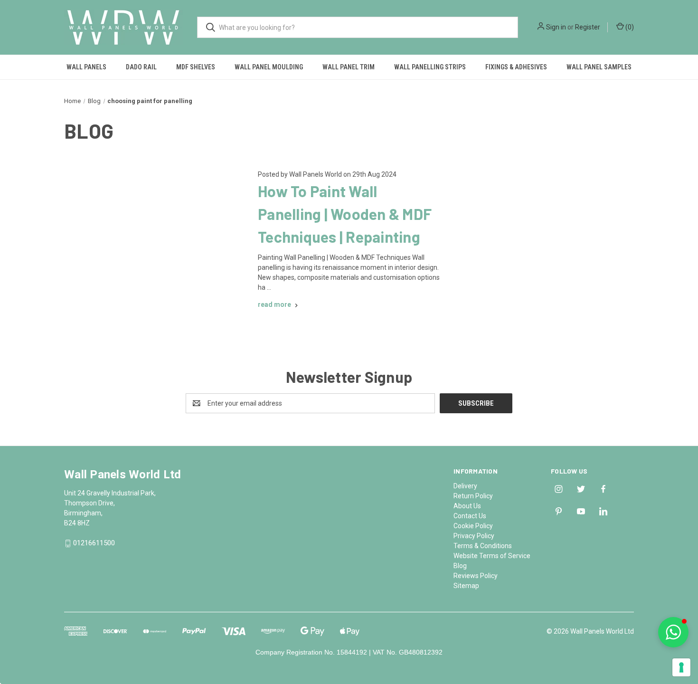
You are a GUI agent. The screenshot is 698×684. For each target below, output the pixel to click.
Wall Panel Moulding (269, 67)
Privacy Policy (473, 536)
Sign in (556, 27)
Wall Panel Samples (599, 67)
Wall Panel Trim (348, 67)
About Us (467, 506)
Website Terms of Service (491, 556)
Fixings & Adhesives (516, 67)
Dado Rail (141, 67)
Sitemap (466, 585)
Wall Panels (86, 67)
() (629, 27)
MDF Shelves (195, 67)
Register (587, 27)
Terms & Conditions (482, 546)
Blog (460, 566)
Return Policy (473, 496)
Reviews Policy (475, 576)
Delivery (465, 486)
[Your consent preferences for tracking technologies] (681, 667)
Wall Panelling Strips (430, 67)
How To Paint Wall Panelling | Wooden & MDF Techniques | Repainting (345, 214)
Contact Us (469, 516)
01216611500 (94, 543)
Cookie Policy (473, 526)
